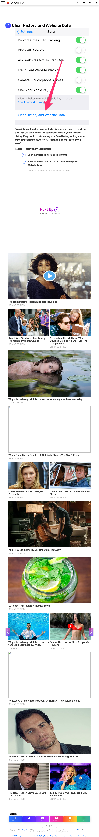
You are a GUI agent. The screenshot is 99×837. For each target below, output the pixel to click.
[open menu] (3, 2)
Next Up (49, 209)
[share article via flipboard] (56, 819)
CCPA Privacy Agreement (20, 836)
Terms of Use (68, 836)
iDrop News (25, 830)
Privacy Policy (82, 836)
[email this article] (42, 819)
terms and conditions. (74, 830)
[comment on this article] (70, 819)
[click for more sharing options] (83, 819)
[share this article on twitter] (29, 819)
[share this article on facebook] (15, 819)
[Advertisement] (49, 14)
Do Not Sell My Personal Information (46, 836)
